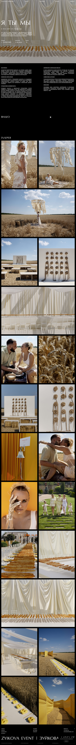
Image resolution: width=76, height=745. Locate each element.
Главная (3, 728)
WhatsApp (35, 731)
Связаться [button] (72, 1)
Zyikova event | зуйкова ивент (7, 1)
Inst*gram (35, 730)
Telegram (35, 728)
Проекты (26, 1)
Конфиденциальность (56, 743)
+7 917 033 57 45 (66, 730)
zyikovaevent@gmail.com (68, 731)
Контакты (57, 1)
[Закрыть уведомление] (73, 738)
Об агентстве (42, 1)
